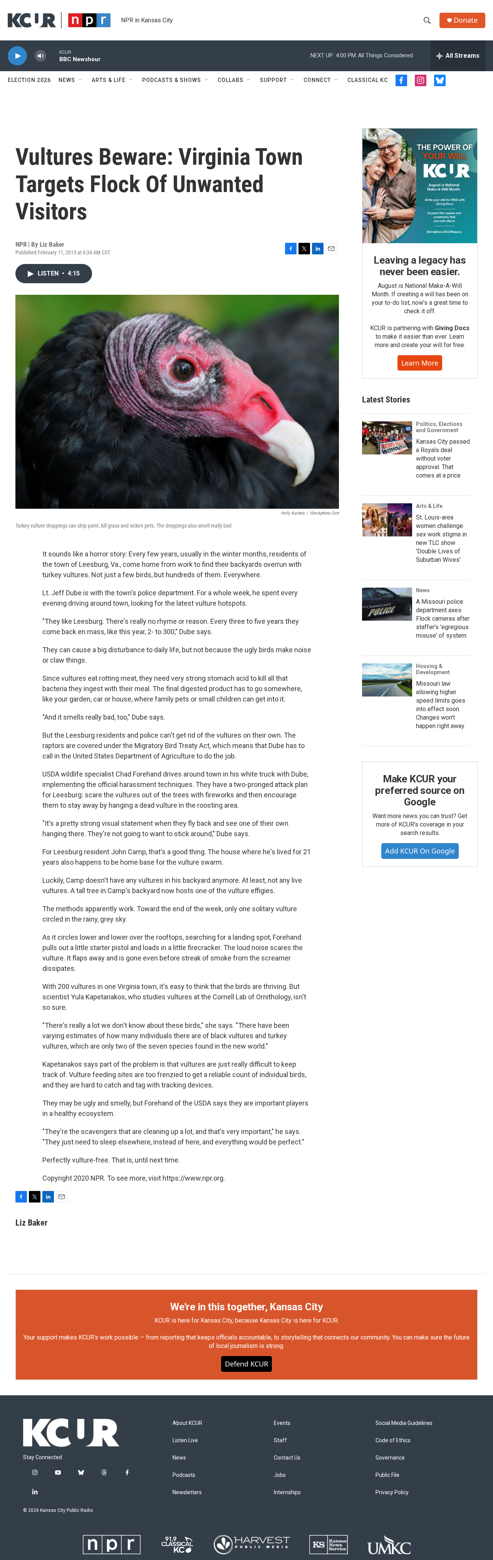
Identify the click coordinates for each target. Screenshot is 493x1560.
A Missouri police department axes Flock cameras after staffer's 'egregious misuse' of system (443, 618)
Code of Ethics (393, 1440)
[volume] (40, 56)
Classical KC (367, 80)
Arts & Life (109, 80)
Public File (387, 1475)
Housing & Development (433, 669)
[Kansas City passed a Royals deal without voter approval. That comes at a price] (387, 437)
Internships (287, 1492)
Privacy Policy (392, 1492)
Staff (280, 1440)
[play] (17, 56)
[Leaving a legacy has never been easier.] (419, 186)
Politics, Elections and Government (439, 427)
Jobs (280, 1475)
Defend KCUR (246, 1363)
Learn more (419, 362)
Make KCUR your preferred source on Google (419, 790)
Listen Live (185, 1440)
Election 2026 (29, 80)
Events (282, 1423)
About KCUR (187, 1423)
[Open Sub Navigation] (81, 80)
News (67, 80)
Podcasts (184, 1475)
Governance (390, 1458)
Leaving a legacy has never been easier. (420, 265)
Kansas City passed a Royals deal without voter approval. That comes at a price (443, 458)
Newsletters (187, 1492)
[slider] (53, 56)
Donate (466, 20)
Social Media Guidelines (404, 1423)
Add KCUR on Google (420, 850)
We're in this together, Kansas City (246, 1307)
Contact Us (287, 1458)
